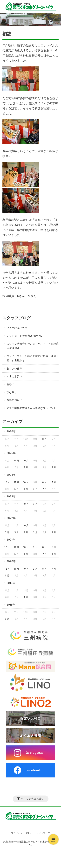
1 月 (54, 467)
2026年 (11, 431)
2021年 (11, 539)
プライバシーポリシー (22, 833)
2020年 (11, 561)
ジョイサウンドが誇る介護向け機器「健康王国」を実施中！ (33, 358)
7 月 (54, 482)
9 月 (35, 503)
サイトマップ (43, 833)
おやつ (10, 384)
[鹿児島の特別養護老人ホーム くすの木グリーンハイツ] (30, 6)
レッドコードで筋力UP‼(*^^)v (24, 335)
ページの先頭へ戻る (32, 798)
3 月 (35, 488)
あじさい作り (14, 368)
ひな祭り (12, 392)
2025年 (11, 453)
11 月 (16, 460)
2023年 (11, 496)
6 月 (7, 532)
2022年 (11, 518)
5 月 (16, 488)
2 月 (44, 488)
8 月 (44, 438)
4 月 (26, 467)
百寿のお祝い (14, 400)
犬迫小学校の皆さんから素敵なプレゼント (31, 408)
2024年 (11, 474)
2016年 (11, 604)
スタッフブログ (16, 317)
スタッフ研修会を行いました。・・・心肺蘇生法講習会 (33, 346)
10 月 (26, 460)
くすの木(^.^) (14, 376)
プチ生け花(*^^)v (17, 328)
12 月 (7, 482)
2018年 (11, 583)
